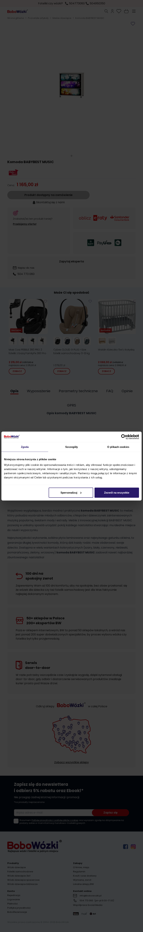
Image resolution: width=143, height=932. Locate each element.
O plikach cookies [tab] (118, 446)
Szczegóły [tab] (71, 446)
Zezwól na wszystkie (116, 492)
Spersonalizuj (69, 492)
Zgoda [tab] (25, 446)
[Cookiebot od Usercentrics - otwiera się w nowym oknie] (123, 436)
